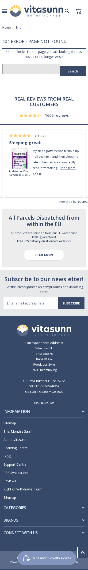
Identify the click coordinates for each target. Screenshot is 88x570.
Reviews (10, 481)
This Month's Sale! (17, 431)
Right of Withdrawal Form (23, 489)
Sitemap (10, 423)
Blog (7, 456)
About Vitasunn (15, 439)
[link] (26, 152)
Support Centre (15, 464)
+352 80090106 (44, 403)
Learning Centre (16, 448)
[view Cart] (78, 11)
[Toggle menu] (4, 10)
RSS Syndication (16, 472)
